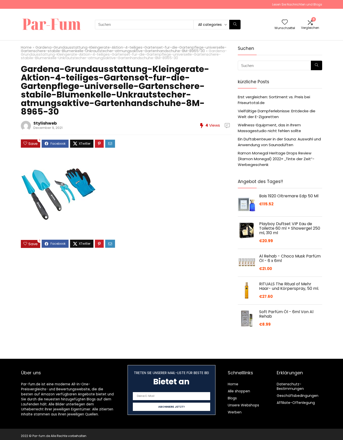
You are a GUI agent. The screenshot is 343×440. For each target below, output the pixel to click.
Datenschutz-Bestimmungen (290, 386)
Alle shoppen (239, 391)
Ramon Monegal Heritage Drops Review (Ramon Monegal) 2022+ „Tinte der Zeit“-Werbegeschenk (276, 158)
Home (26, 47)
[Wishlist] (285, 22)
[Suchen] (235, 24)
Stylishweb (45, 123)
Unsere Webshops (243, 405)
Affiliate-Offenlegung (296, 402)
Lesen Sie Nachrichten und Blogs (297, 4)
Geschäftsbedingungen (297, 395)
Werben (235, 412)
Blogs (232, 398)
